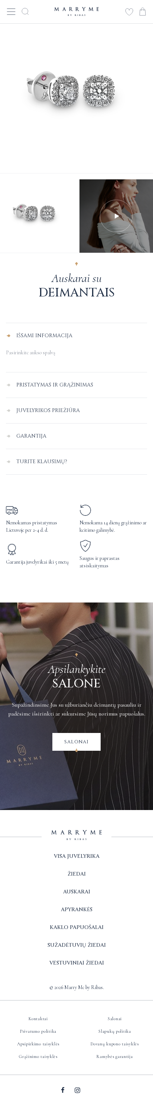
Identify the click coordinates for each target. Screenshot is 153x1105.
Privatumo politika (38, 1031)
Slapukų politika (114, 1031)
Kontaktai (38, 1018)
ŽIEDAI (77, 873)
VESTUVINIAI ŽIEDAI (76, 962)
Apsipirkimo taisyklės (38, 1043)
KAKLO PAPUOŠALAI (77, 927)
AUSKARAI (76, 891)
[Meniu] (11, 11)
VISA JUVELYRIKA (77, 856)
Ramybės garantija (115, 1056)
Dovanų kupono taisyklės (115, 1043)
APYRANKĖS (76, 909)
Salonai (76, 741)
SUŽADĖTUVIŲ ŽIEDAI (77, 945)
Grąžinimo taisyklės (38, 1056)
